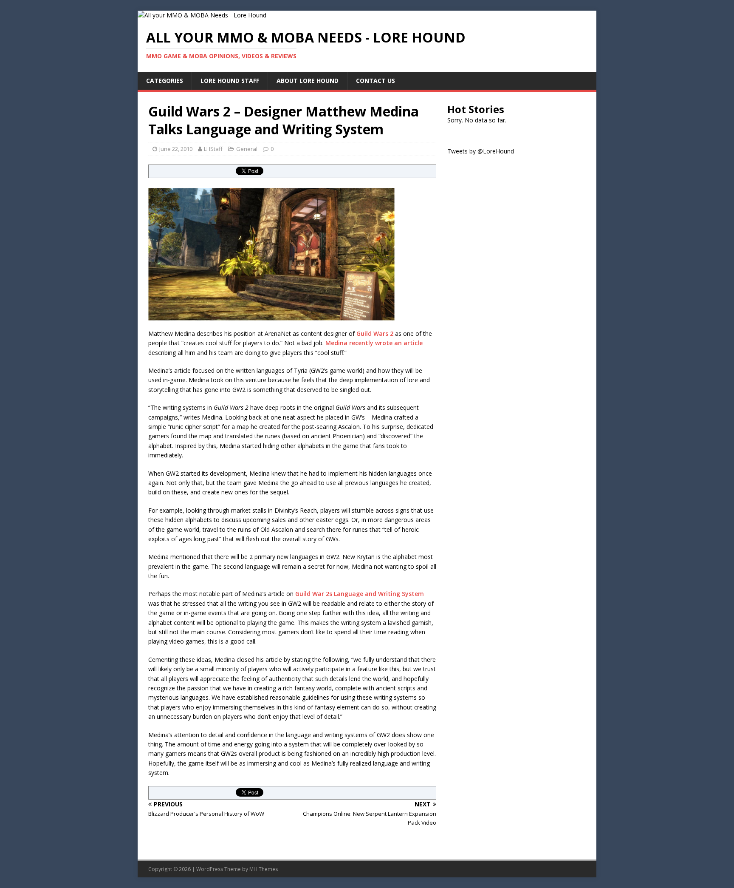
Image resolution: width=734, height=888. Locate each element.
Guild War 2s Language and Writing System (359, 594)
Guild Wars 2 (374, 333)
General (246, 149)
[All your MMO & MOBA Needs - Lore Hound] (202, 15)
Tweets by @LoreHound (480, 151)
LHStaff (213, 149)
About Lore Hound (308, 81)
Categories (164, 81)
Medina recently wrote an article (374, 343)
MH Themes (263, 869)
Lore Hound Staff (229, 81)
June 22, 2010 (175, 149)
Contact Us (375, 81)
